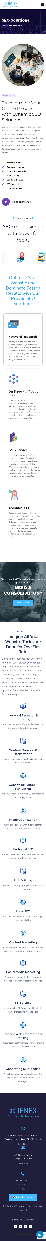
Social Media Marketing (23, 972)
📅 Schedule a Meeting (23, 1197)
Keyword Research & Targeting (23, 717)
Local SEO (23, 911)
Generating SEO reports (23, 1069)
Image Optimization (23, 820)
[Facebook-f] (20, 1226)
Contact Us (23, 602)
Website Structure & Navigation (23, 787)
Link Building (23, 880)
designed (32, 662)
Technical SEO (23, 849)
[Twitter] (15, 1226)
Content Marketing (23, 942)
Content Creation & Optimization (23, 752)
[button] (40, 1234)
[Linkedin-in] (25, 1226)
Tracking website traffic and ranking (23, 1036)
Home (4, 25)
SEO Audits (23, 1003)
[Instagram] (30, 1226)
